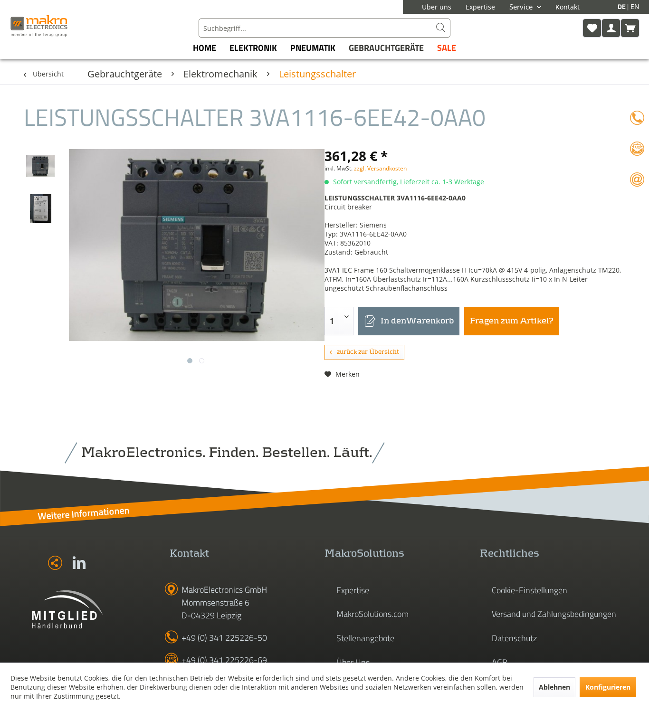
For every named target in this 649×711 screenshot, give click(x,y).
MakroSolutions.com (372, 613)
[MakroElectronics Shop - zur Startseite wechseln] (39, 26)
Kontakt (567, 6)
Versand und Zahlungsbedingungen (554, 613)
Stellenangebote (365, 638)
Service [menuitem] (521, 6)
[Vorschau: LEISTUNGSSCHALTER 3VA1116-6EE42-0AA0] (40, 165)
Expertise (480, 6)
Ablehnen (554, 687)
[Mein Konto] (610, 28)
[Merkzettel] (591, 28)
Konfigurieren (607, 687)
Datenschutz (514, 638)
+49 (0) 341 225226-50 (224, 637)
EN (634, 6)
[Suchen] (440, 28)
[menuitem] (324, 28)
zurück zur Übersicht (368, 352)
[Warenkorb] (629, 28)
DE (622, 6)
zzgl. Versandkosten (380, 168)
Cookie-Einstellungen (529, 590)
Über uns (436, 6)
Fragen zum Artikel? (512, 321)
